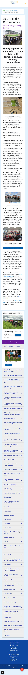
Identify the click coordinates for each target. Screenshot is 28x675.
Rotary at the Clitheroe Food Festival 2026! (11, 502)
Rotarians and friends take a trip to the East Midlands (12, 450)
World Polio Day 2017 (10, 589)
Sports (6, 541)
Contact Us (14, 648)
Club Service (7, 564)
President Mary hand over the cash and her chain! (12, 584)
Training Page (7, 617)
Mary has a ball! (8, 580)
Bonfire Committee (9, 537)
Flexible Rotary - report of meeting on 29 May (11, 612)
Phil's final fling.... (8, 489)
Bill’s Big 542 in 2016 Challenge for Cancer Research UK (12, 559)
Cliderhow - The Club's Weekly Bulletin (12, 532)
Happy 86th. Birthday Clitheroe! (12, 625)
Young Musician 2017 (9, 598)
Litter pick (6, 635)
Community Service (9, 515)
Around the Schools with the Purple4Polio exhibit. (11, 569)
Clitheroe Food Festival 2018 (11, 621)
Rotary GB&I (14, 657)
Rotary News (14, 660)
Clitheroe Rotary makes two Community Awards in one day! (12, 413)
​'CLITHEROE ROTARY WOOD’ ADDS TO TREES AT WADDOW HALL (12, 381)
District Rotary (14, 659)
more (8, 364)
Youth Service (7, 511)
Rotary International (14, 656)
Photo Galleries (14, 644)
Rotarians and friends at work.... (12, 408)
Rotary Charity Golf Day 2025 (12, 346)
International (7, 519)
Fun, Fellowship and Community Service (12, 403)
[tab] (13, 346)
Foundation (7, 523)
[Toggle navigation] (25, 3)
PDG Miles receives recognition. (12, 375)
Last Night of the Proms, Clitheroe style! (10, 445)
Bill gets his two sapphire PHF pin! (12, 439)
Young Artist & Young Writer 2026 (11, 479)
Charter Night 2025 (9, 460)
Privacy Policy (14, 650)
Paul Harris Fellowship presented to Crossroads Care (13, 423)
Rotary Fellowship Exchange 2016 (11, 630)
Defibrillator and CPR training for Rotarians (13, 428)
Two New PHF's (8, 593)
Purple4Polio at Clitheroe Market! (11, 575)
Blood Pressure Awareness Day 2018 (12, 606)
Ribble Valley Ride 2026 (10, 484)
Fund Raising (7, 527)
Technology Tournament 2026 (12, 469)
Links (14, 647)
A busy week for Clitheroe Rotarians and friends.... (11, 392)
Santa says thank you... (10, 418)
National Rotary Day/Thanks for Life (12, 546)
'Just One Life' (8, 497)
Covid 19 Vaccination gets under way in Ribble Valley (12, 370)
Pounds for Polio (8, 555)
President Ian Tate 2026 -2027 (12, 493)
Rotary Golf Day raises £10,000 (12, 455)
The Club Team (14, 645)
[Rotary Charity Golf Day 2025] (13, 355)
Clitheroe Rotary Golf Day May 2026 (12, 474)
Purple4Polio (7, 507)
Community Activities (11, 10)
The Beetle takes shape (10, 602)
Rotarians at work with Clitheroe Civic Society (13, 387)
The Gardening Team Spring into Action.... (12, 434)
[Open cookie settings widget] (2, 672)
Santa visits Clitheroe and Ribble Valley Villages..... (12, 398)
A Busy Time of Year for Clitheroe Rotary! (10, 464)
